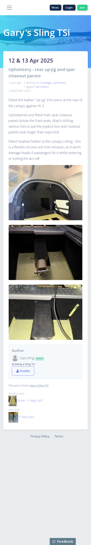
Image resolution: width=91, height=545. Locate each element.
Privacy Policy (39, 436)
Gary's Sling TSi (39, 385)
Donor (39, 358)
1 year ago (14, 83)
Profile (24, 371)
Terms (58, 436)
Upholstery (59, 83)
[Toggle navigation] (9, 7)
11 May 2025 (26, 417)
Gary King (27, 358)
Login (69, 7)
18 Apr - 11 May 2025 (30, 401)
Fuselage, (46, 83)
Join (82, 7)
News (55, 7)
